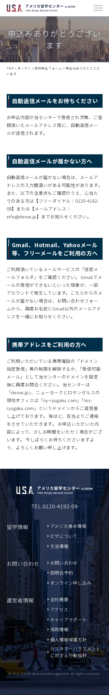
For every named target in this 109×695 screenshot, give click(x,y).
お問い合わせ (64, 563)
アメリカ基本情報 (68, 526)
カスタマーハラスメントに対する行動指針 (75, 652)
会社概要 (59, 599)
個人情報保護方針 (68, 639)
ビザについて (64, 536)
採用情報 (59, 629)
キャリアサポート (68, 619)
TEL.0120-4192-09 (54, 506)
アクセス (59, 609)
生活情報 (59, 546)
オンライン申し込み (71, 583)
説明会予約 (61, 573)
